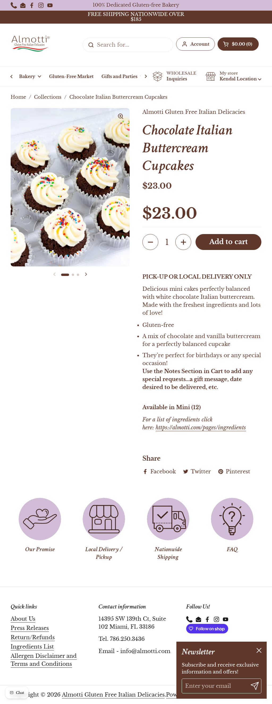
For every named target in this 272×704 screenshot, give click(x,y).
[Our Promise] (40, 519)
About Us (23, 619)
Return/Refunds (33, 637)
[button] (238, 44)
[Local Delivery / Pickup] (104, 519)
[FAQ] (232, 519)
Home (18, 97)
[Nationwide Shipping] (168, 519)
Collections (47, 97)
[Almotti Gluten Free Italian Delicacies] (30, 45)
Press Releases (30, 628)
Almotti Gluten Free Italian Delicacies (113, 695)
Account (199, 44)
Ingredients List (32, 646)
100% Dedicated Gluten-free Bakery (136, 5)
